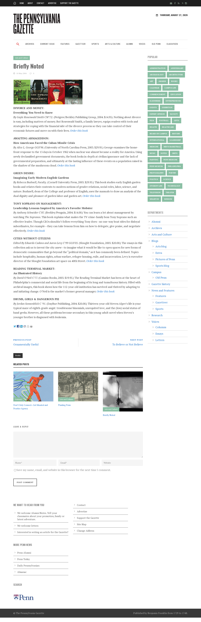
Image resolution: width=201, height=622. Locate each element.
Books (18, 355)
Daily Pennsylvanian (28, 565)
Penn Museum (156, 166)
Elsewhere (155, 101)
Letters (159, 340)
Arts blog (160, 246)
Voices (142, 44)
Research (157, 315)
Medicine (154, 147)
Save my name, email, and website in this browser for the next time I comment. (63, 470)
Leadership (175, 140)
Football (164, 120)
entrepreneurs (173, 101)
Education (176, 94)
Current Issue (47, 44)
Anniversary (177, 68)
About (30, 3)
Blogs (155, 241)
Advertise (52, 3)
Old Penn (156, 44)
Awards (162, 81)
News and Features (163, 290)
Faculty (174, 114)
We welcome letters (27, 525)
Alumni (129, 44)
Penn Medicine (170, 160)
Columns (160, 327)
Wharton (154, 199)
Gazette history (161, 284)
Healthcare (168, 127)
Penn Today (23, 559)
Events (153, 107)
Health (153, 127)
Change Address (85, 530)
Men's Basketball (172, 147)
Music (152, 153)
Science (167, 179)
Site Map (81, 524)
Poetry (172, 173)
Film (152, 120)
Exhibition (167, 107)
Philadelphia (174, 166)
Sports (95, 44)
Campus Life (170, 88)
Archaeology (157, 75)
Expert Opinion (157, 114)
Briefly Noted (109, 415)
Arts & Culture (112, 44)
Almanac (22, 572)
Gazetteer (81, 44)
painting (154, 160)
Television (155, 192)
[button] (17, 46)
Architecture (176, 75)
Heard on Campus (158, 134)
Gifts (176, 120)
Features (65, 44)
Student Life (156, 186)
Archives (29, 44)
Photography (157, 173)
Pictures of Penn (165, 259)
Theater (170, 192)
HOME (22, 3)
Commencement (157, 94)
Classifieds (172, 44)
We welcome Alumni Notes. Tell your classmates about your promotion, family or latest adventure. (40, 516)
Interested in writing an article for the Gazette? (42, 532)
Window (168, 199)
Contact (40, 3)
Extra (158, 253)
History (176, 134)
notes (164, 153)
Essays (159, 333)
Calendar (154, 88)
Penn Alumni (24, 552)
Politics (154, 179)
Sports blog (162, 265)
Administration (158, 68)
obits (174, 153)
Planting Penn (64, 405)
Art (151, 81)
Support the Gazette (69, 3)
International (157, 140)
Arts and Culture (21, 58)
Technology (174, 186)
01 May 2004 (21, 73)
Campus (156, 272)
